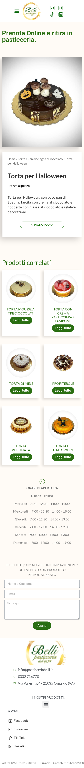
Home (11, 159)
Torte (21, 159)
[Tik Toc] (53, 13)
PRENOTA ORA (43, 224)
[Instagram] (62, 6)
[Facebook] (53, 6)
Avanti (42, 625)
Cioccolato (55, 159)
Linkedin (19, 746)
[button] (17, 11)
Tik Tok (18, 737)
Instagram (20, 729)
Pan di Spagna (37, 159)
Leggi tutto (21, 320)
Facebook (20, 720)
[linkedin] (62, 13)
